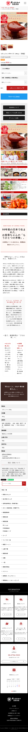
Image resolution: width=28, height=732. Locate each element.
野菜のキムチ (7, 494)
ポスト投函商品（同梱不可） (11, 508)
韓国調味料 (12, 7)
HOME (2, 7)
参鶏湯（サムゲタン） (9, 575)
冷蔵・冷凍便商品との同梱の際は (10, 77)
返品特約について (14, 107)
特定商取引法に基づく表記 (14, 713)
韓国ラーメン (7, 544)
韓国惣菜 (5, 521)
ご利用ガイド (14, 710)
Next (25, 26)
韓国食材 (5, 517)
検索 (24, 483)
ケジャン (5, 571)
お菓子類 (5, 549)
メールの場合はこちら (14, 661)
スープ (5, 535)
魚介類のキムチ (7, 499)
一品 (4, 562)
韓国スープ (7, 531)
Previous (2, 26)
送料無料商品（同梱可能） (11, 503)
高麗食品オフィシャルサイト (14, 715)
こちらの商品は (6, 68)
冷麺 (4, 558)
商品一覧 (7, 7)
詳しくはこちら (7, 614)
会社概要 (14, 706)
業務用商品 (6, 566)
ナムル (6, 525)
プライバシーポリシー (14, 708)
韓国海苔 (5, 553)
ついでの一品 (7, 540)
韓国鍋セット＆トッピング (11, 580)
